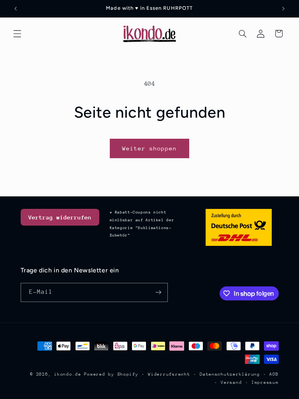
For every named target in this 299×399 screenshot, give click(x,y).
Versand (231, 382)
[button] (17, 33)
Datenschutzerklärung (230, 374)
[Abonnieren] (158, 292)
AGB (273, 374)
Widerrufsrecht (169, 374)
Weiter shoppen (149, 148)
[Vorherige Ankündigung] (15, 8)
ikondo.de (67, 374)
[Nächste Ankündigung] (283, 8)
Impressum (265, 382)
